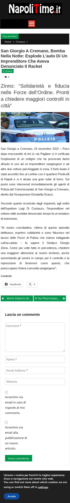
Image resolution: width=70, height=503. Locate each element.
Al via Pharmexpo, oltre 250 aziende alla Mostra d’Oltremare (50, 298)
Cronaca (20, 41)
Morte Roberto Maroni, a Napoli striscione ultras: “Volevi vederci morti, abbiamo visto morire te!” (20, 298)
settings (43, 487)
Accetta (12, 496)
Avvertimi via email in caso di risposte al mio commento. (15, 405)
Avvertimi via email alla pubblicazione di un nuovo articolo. (16, 437)
